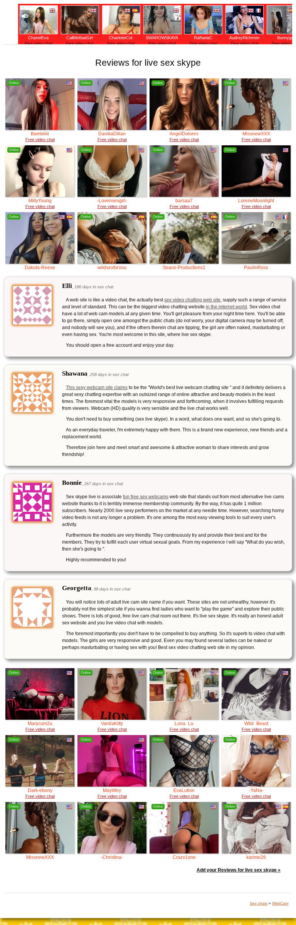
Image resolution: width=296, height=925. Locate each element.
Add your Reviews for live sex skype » (239, 870)
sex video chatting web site (192, 300)
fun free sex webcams (145, 496)
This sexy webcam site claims (97, 387)
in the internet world (226, 306)
